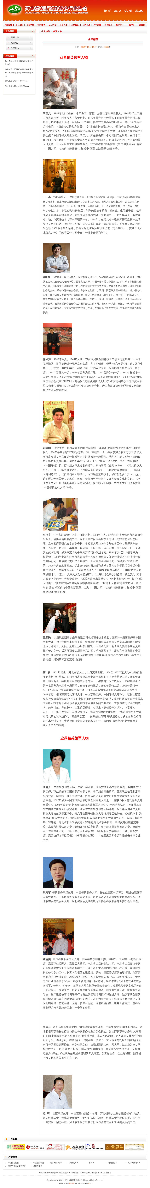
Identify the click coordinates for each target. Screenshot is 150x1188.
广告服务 (107, 1173)
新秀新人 (15, 48)
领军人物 (15, 37)
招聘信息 (75, 1173)
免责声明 (66, 1173)
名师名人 (15, 43)
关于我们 (42, 1173)
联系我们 (99, 1173)
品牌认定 (83, 1173)
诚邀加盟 (58, 1173)
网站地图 (91, 1173)
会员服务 (50, 1173)
